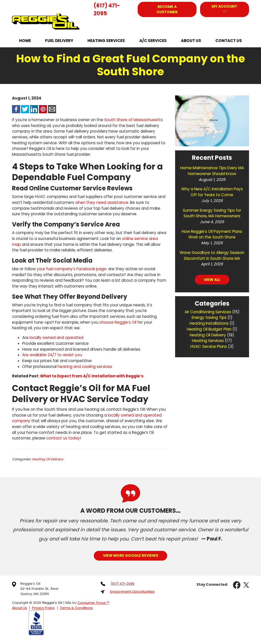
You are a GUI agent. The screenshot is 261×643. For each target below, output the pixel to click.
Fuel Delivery (59, 40)
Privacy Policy (43, 607)
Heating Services (106, 40)
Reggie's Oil (52, 602)
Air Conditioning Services (208, 312)
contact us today (63, 438)
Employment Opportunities (132, 591)
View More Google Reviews (130, 555)
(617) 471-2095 (107, 9)
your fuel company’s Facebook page (71, 269)
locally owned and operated (56, 337)
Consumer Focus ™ (93, 602)
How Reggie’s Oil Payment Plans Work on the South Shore (212, 234)
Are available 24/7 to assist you (52, 355)
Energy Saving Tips (209, 317)
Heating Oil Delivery (47, 459)
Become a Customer (167, 9)
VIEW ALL (212, 279)
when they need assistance (101, 202)
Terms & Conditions (76, 607)
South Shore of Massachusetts (133, 119)
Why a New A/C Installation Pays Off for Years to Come (212, 191)
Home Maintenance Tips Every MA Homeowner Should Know (212, 170)
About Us (191, 40)
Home (25, 40)
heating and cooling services (85, 366)
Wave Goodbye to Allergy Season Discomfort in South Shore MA (212, 255)
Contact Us (228, 40)
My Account (224, 6)
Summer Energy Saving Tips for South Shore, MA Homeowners (212, 213)
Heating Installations (209, 323)
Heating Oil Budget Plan (209, 329)
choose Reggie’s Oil (117, 322)
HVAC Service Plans (208, 346)
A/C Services (153, 40)
